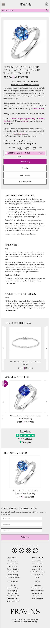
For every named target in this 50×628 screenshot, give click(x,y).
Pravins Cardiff (13, 572)
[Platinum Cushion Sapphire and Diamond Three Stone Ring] (25, 396)
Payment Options (37, 588)
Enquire (25, 168)
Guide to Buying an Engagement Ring (22, 118)
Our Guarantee (37, 566)
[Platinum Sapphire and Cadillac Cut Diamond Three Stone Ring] (25, 472)
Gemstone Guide (38, 108)
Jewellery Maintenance (37, 572)
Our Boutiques (13, 561)
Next (47, 348)
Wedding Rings (13, 590)
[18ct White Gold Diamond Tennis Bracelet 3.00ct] (25, 343)
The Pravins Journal (37, 574)
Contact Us (37, 585)
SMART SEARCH (7, 10)
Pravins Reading (13, 574)
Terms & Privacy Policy (31, 619)
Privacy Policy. (5, 514)
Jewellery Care (37, 569)
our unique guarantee (21, 133)
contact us (24, 121)
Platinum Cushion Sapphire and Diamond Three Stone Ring (25, 417)
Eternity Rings (12, 593)
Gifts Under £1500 (13, 598)
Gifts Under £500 (13, 596)
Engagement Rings (13, 588)
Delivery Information (37, 590)
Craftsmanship (13, 566)
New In (13, 585)
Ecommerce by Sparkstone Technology (25, 621)
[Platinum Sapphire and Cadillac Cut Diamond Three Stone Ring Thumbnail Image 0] (25, 41)
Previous (3, 348)
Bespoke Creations (13, 569)
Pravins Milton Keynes (13, 577)
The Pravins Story (12, 564)
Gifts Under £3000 (13, 601)
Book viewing (25, 174)
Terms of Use (37, 596)
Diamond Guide (37, 561)
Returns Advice (37, 593)
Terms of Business (37, 598)
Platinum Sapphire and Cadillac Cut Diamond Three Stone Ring (25, 492)
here (39, 220)
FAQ (37, 577)
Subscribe (25, 537)
